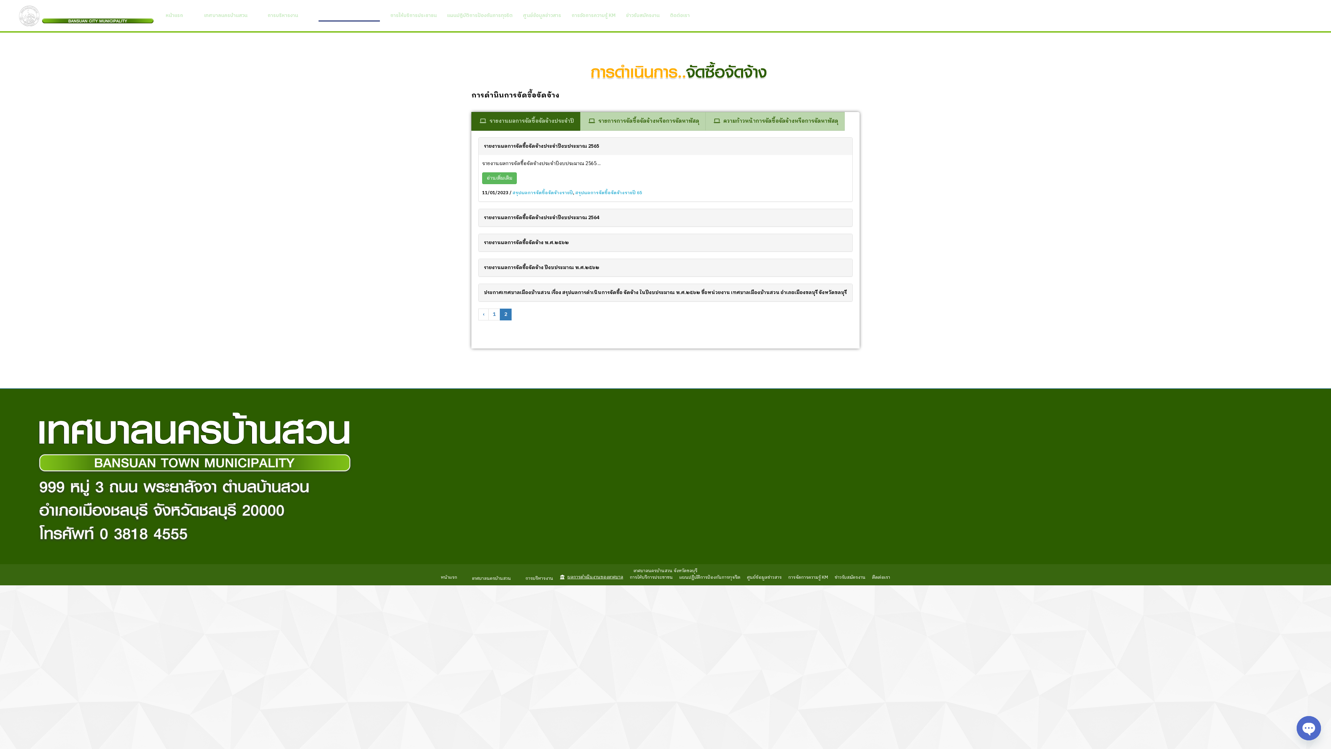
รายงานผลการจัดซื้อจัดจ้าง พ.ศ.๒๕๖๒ (526, 243)
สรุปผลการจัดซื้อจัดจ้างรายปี (543, 193)
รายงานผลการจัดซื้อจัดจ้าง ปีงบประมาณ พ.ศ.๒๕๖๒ (541, 268)
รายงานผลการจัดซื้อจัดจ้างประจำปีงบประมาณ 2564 (541, 218)
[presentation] (526, 121)
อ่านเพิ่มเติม (499, 178)
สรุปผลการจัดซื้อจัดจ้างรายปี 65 (608, 193)
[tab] (526, 121)
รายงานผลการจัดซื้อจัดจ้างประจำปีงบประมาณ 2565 (541, 146)
